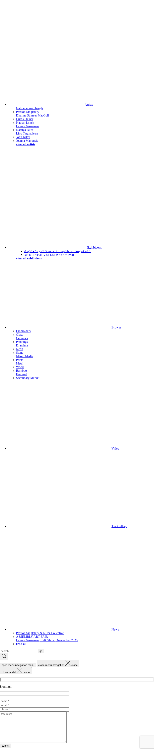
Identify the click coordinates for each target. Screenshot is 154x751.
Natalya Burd (24, 130)
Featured (21, 374)
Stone (19, 352)
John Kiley (23, 137)
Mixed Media (24, 356)
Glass (19, 334)
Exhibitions (94, 247)
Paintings (22, 341)
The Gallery (119, 526)
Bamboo (21, 370)
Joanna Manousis (27, 140)
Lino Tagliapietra (27, 133)
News (115, 629)
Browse (116, 327)
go (41, 651)
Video (115, 448)
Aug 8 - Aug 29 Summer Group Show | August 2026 (57, 251)
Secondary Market (27, 378)
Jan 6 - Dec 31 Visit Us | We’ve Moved (49, 254)
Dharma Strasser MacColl (32, 115)
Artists (89, 104)
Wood (20, 367)
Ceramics (22, 338)
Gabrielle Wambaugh (29, 108)
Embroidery (23, 331)
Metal (19, 363)
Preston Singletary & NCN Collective (40, 633)
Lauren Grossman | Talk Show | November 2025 (47, 640)
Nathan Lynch (25, 122)
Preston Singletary (27, 111)
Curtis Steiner (24, 119)
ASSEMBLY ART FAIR (32, 636)
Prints (19, 359)
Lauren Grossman (27, 126)
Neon (19, 349)
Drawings (22, 345)
